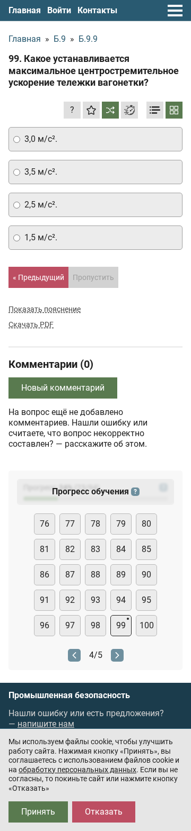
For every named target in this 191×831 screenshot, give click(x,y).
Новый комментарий (63, 388)
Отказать (104, 812)
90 (146, 575)
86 (44, 575)
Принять (38, 812)
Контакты (97, 10)
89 (121, 575)
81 (44, 549)
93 (95, 600)
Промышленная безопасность (69, 695)
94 (121, 600)
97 (70, 625)
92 (70, 600)
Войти (59, 10)
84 (121, 549)
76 (44, 524)
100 (147, 625)
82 (70, 549)
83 (95, 549)
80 (146, 524)
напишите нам (46, 724)
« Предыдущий (38, 277)
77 (70, 524)
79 (121, 524)
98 (95, 625)
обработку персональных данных (77, 769)
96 (44, 625)
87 (70, 575)
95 (146, 600)
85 (146, 549)
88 (95, 575)
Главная (24, 10)
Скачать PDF (31, 324)
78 (95, 524)
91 (44, 600)
